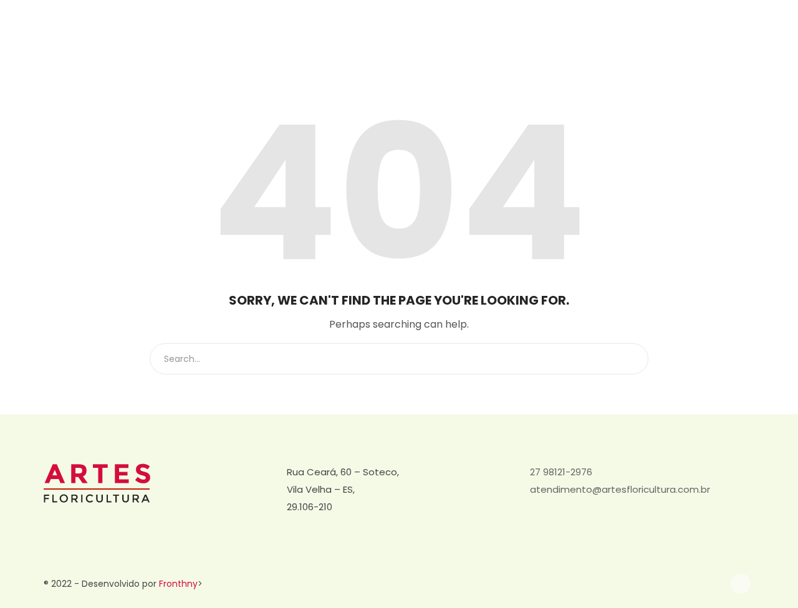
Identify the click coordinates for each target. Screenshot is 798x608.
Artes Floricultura (651, 41)
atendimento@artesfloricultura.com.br (620, 489)
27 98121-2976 (561, 471)
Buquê (581, 41)
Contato (725, 41)
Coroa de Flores (457, 41)
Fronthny (178, 583)
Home (389, 41)
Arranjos (529, 41)
